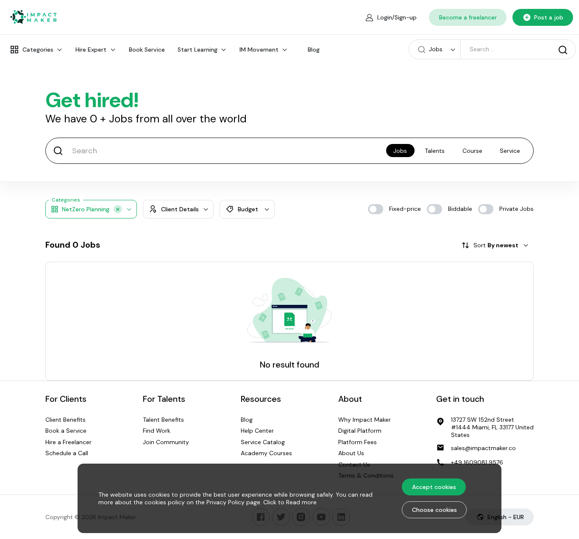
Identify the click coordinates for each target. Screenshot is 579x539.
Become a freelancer (468, 17)
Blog (314, 49)
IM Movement (258, 49)
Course (472, 151)
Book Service (147, 49)
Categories (37, 49)
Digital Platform (359, 431)
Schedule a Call (66, 453)
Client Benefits (65, 419)
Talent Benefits (163, 419)
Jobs (400, 151)
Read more (301, 502)
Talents (435, 151)
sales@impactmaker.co (483, 448)
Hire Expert (90, 49)
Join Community (166, 442)
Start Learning (197, 49)
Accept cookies (434, 487)
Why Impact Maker (364, 419)
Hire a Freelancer (68, 442)
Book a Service (65, 431)
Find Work (156, 431)
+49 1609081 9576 (477, 462)
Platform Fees (357, 442)
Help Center (257, 431)
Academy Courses (266, 453)
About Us (351, 453)
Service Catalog (263, 442)
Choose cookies (434, 510)
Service (510, 151)
